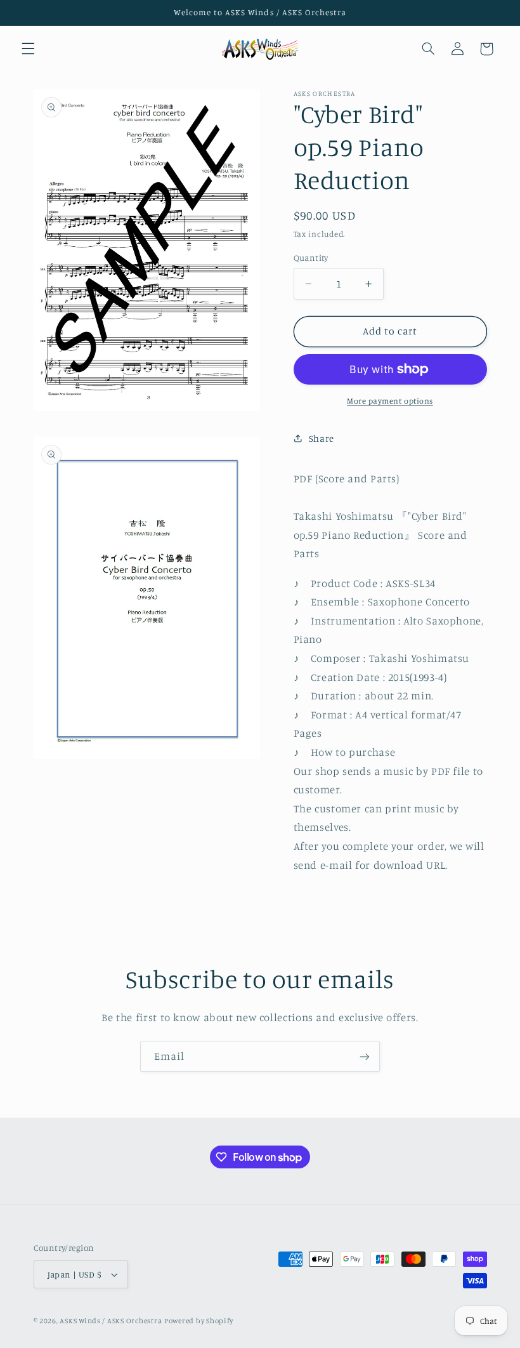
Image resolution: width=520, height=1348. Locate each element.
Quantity (311, 258)
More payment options (390, 401)
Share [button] (321, 438)
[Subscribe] (364, 1056)
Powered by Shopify (198, 1320)
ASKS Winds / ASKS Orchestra (111, 1320)
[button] (27, 48)
